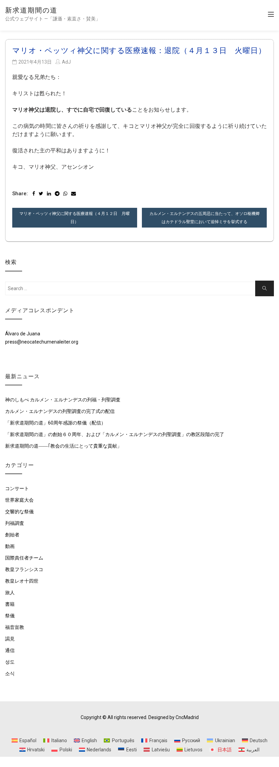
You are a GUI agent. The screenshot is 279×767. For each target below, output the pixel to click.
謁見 (10, 638)
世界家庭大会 (19, 500)
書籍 (10, 604)
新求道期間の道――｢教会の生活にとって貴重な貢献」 (63, 446)
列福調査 (14, 523)
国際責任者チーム (24, 558)
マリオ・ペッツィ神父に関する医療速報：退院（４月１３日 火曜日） (139, 50)
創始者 (12, 534)
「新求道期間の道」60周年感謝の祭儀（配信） (55, 423)
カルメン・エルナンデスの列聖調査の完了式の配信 (60, 411)
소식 (10, 673)
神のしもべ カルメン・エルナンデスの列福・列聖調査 (62, 399)
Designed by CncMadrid (173, 717)
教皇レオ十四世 (21, 581)
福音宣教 (14, 627)
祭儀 (10, 615)
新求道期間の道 (31, 10)
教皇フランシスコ (24, 569)
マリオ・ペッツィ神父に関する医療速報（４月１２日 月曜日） (74, 217)
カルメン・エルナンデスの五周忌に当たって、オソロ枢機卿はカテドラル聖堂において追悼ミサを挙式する (204, 217)
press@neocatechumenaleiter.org (41, 342)
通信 (10, 650)
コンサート (17, 488)
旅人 (10, 592)
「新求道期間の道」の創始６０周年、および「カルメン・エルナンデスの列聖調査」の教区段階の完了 (114, 434)
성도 (10, 662)
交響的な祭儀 (19, 511)
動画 (10, 546)
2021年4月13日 (35, 62)
